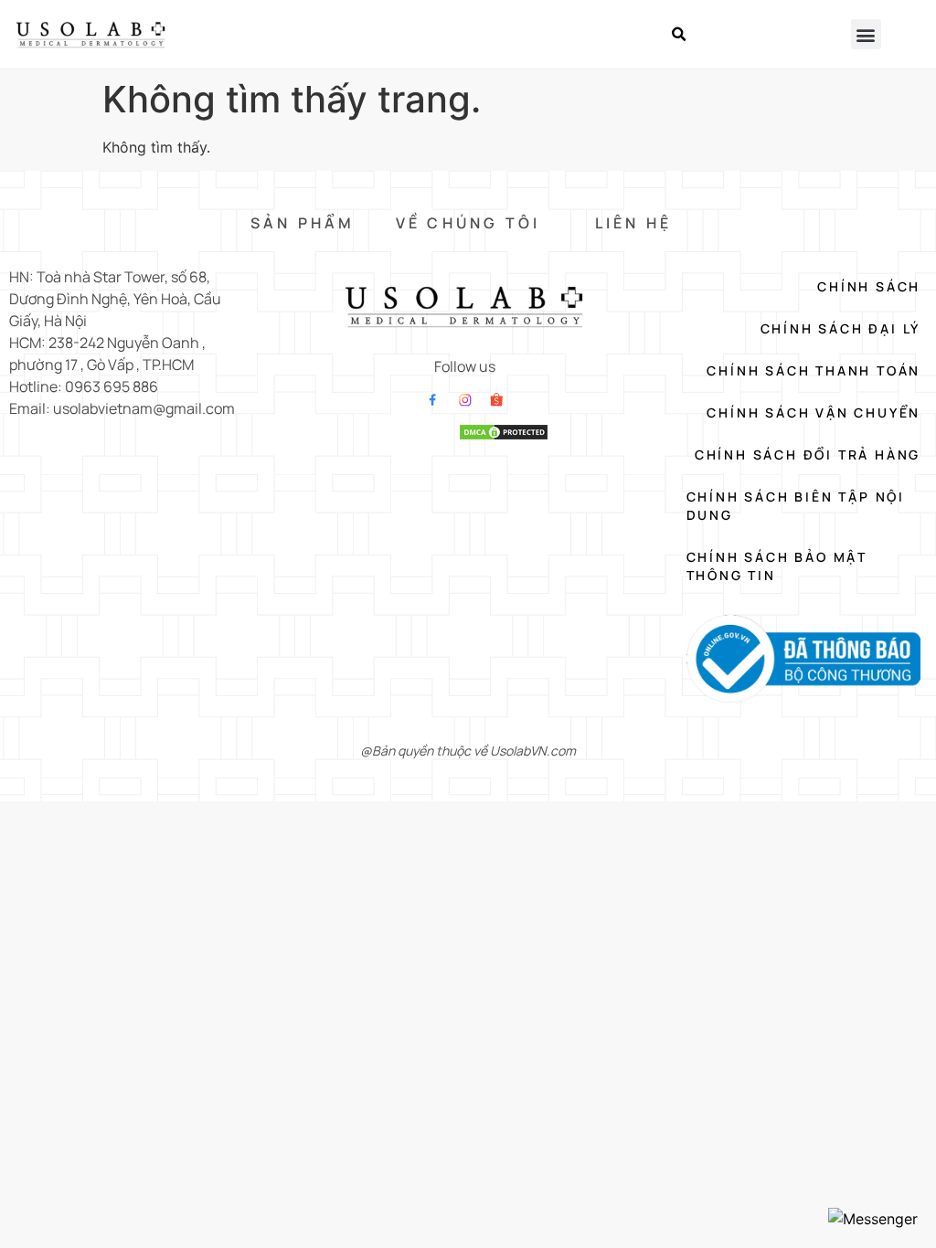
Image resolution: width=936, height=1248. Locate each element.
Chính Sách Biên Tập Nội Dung (795, 506)
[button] (678, 35)
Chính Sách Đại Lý (840, 328)
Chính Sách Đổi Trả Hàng (807, 454)
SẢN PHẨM (303, 223)
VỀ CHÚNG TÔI (468, 223)
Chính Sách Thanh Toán (813, 370)
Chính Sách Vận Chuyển (813, 412)
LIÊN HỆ (633, 223)
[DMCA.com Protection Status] (503, 436)
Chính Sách (868, 286)
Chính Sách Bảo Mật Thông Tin (776, 566)
